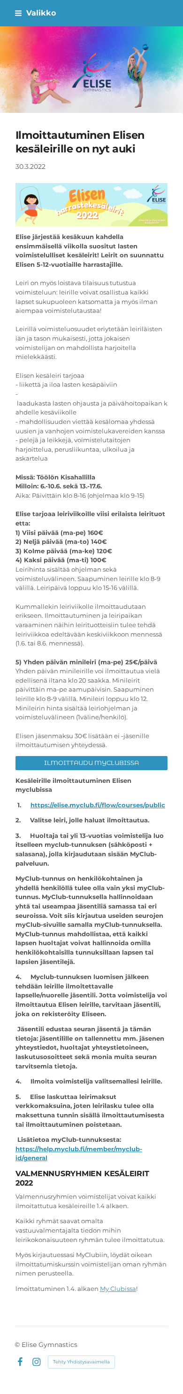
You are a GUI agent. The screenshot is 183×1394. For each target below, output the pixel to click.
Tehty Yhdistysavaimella (81, 1362)
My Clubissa (118, 1288)
